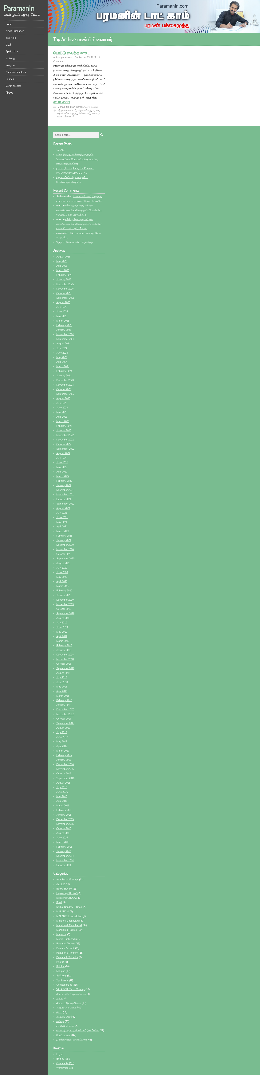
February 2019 (64, 645)
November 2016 (65, 769)
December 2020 (65, 544)
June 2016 (62, 791)
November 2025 (65, 288)
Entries (63, 1058)
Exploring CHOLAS (66, 897)
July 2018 (61, 677)
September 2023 (65, 393)
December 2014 (65, 855)
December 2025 (65, 284)
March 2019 (62, 640)
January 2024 (63, 375)
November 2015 (65, 823)
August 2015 (63, 833)
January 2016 (63, 814)
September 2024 (65, 339)
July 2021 (61, 512)
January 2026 (63, 279)
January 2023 (63, 430)
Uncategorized (64, 984)
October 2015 (63, 828)
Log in (59, 1054)
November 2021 (65, 494)
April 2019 (61, 636)
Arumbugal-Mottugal (67, 879)
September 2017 (65, 723)
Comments (65, 1063)
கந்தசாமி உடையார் (66, 110)
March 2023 (62, 421)
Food (59, 902)
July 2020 (61, 567)
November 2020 (65, 549)
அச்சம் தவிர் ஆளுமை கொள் (71, 993)
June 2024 (62, 352)
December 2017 (65, 709)
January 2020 (63, 595)
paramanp (66, 57)
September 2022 (65, 448)
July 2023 (61, 403)
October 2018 (63, 663)
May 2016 (61, 796)
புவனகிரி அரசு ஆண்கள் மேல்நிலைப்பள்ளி (77, 1030)
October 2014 (63, 865)
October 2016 (63, 773)
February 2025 (64, 325)
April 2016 (61, 801)
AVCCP (60, 884)
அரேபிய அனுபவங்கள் (67, 1007)
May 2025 (61, 316)
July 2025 (61, 307)
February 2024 (64, 371)
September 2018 (65, 668)
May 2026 (61, 261)
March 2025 (62, 320)
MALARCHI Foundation (69, 916)
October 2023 (63, 389)
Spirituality (12, 51)
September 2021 (65, 503)
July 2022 (61, 457)
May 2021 (61, 522)
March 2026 (62, 270)
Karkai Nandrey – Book (69, 907)
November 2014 (65, 860)
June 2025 (62, 311)
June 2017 (62, 737)
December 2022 (65, 435)
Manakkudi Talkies (16, 72)
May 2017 (61, 741)
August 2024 (63, 343)
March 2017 (62, 750)
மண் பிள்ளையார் (65, 116)
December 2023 (65, 380)
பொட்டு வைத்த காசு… (71, 52)
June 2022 (62, 462)
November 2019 (65, 604)
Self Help (11, 37)
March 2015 (62, 842)
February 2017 (64, 755)
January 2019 (63, 650)
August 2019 (63, 618)
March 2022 (62, 476)
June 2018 (62, 682)
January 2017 (63, 759)
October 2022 (63, 444)
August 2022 (63, 453)
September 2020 (65, 558)
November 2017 (65, 714)
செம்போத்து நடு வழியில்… (70, 182)
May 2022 (61, 467)
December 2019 (65, 599)
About (9, 92)
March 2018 (62, 695)
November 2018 (65, 659)
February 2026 (64, 275)
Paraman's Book (65, 948)
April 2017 (61, 746)
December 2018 (65, 654)
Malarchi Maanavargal (68, 920)
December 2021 (65, 490)
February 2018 (64, 700)
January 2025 (63, 329)
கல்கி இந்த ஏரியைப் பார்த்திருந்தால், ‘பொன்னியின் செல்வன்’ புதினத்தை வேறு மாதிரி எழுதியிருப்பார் (77, 159)
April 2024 (61, 361)
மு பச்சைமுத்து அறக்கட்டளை (71, 1039)
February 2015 (64, 846)
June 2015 (62, 837)
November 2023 (65, 384)
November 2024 (65, 334)
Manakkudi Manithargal (70, 106)
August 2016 (63, 782)
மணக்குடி (97, 113)
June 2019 (62, 627)
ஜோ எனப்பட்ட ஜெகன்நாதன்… (72, 177)
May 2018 (61, 686)
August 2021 (63, 508)
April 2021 (61, 526)
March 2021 (62, 531)
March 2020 (62, 586)
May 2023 (61, 412)
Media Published (15, 31)
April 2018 (61, 691)
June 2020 (62, 572)
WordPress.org (64, 1067)
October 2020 (63, 554)
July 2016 (61, 787)
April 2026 (61, 265)
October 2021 (63, 499)
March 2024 (62, 366)
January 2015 (63, 851)
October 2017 (63, 718)
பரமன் (96, 110)
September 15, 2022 (85, 57)
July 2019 (61, 622)
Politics (10, 79)
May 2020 (61, 576)
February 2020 (64, 590)
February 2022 (64, 480)
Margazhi (61, 934)
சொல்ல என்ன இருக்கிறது (79, 242)
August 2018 (63, 672)
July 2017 (61, 732)
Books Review (64, 888)
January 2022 (63, 485)
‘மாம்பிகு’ (60, 149)
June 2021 (62, 517)
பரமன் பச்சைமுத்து (67, 113)
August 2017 (63, 727)
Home (9, 24)
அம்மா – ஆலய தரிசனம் (68, 1003)
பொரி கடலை (13, 85)
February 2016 (64, 810)
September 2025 (65, 297)
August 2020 (63, 563)
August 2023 (63, 398)
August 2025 (63, 302)
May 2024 (61, 357)
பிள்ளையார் (84, 113)
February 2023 (64, 425)
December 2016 (65, 764)
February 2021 (64, 535)
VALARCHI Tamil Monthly (70, 989)
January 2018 (63, 705)
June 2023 (62, 407)
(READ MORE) (61, 102)
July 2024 (61, 348)
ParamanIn (19, 7)
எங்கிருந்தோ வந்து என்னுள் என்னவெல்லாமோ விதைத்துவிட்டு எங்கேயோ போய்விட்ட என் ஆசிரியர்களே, (79, 210)
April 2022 (61, 471)
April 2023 (61, 416)
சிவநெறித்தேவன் (65, 1025)
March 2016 (62, 805)
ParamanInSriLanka (67, 957)
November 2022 (65, 439)
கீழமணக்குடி (84, 110)
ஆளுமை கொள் (64, 1016)
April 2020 (61, 581)
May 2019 (61, 631)
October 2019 (63, 608)
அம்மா (59, 998)
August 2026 (63, 256)
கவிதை (10, 58)
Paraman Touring (65, 943)
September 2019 (65, 613)
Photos (60, 961)
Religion (10, 65)
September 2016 (65, 778)
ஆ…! (8, 44)
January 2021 (63, 540)
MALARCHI (62, 911)
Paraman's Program (67, 952)
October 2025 (63, 293)
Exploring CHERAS (67, 893)
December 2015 (65, 819)
